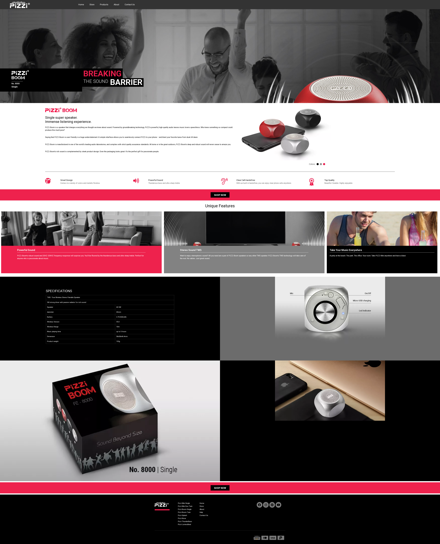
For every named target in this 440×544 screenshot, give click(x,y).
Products (104, 4)
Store (91, 4)
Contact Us (130, 4)
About (116, 4)
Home (81, 4)
